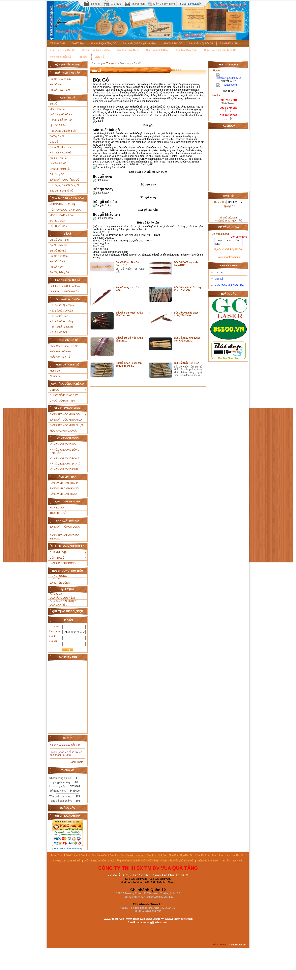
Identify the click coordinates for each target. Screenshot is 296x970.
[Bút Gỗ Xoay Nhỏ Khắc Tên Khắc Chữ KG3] (160, 349)
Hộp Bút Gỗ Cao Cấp (61, 310)
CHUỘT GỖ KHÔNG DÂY (64, 395)
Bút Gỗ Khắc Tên (229, 43)
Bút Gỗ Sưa (56, 84)
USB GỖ (54, 389)
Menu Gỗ (55, 370)
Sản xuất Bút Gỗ (172, 43)
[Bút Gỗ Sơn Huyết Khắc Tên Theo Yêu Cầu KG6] (102, 328)
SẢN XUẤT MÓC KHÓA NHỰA (66, 425)
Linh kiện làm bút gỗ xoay (65, 286)
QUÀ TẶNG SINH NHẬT (63, 601)
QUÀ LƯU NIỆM (58, 604)
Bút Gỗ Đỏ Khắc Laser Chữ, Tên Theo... (187, 314)
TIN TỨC (83, 56)
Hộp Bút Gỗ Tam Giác (61, 327)
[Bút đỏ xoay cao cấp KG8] (102, 304)
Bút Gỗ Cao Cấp (59, 256)
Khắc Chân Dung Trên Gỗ (64, 346)
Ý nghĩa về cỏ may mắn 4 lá (65, 745)
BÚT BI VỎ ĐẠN (58, 226)
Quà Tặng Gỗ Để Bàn (61, 114)
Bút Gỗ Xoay (56, 267)
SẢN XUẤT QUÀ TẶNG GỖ (64, 179)
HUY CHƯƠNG (58, 576)
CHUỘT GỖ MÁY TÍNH (62, 400)
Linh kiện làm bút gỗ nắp (64, 291)
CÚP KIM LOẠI (58, 552)
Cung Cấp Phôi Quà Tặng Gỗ (220, 50)
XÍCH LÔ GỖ (57, 507)
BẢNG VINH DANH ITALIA (64, 483)
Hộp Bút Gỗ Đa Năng (61, 321)
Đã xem (95, 3)
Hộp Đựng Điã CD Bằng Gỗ (65, 185)
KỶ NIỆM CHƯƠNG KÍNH (64, 469)
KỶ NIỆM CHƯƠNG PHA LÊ (65, 464)
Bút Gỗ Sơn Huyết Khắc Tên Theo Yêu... (129, 314)
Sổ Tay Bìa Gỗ (57, 136)
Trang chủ (111, 63)
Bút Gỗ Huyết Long (60, 90)
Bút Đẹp (219, 272)
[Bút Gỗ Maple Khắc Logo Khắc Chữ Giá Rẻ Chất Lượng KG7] (160, 300)
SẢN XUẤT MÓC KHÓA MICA (66, 419)
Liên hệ (237, 860)
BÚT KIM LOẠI (57, 220)
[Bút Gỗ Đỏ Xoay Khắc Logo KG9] (160, 273)
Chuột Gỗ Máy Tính (60, 147)
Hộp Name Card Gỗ (60, 152)
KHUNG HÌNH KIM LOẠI (63, 204)
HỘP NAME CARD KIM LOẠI (65, 209)
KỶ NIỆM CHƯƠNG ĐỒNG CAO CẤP (64, 451)
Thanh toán (138, 3)
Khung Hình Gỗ (58, 158)
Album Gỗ (55, 376)
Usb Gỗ (54, 141)
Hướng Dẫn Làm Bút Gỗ (96, 50)
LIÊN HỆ (99, 56)
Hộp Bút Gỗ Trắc (59, 316)
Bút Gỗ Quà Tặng (59, 239)
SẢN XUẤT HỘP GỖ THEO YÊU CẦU (64, 537)
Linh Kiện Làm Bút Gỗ (62, 50)
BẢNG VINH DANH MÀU (63, 494)
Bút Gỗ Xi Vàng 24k (60, 79)
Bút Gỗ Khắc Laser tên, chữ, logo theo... (129, 364)
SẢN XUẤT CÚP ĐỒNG (63, 563)
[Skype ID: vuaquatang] (228, 84)
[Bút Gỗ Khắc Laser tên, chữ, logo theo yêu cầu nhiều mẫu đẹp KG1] (102, 376)
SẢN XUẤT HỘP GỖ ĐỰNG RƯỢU (65, 528)
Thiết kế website (219, 944)
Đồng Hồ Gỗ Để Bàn (61, 120)
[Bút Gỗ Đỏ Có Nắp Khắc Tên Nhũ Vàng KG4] (102, 355)
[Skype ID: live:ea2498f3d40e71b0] (228, 74)
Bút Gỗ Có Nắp (58, 261)
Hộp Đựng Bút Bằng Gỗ (63, 130)
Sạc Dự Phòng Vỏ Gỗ (61, 190)
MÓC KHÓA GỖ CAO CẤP (64, 430)
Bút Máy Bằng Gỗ (59, 272)
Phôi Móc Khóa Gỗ (60, 56)
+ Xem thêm (76, 762)
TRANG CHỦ (57, 43)
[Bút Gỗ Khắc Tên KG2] (160, 376)
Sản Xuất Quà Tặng (186, 50)
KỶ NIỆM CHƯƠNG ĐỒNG (64, 458)
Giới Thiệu (78, 43)
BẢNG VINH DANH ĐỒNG (64, 488)
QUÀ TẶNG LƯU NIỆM (62, 597)
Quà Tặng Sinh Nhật (157, 50)
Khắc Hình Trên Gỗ (60, 351)
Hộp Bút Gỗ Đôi (58, 332)
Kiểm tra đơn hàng (164, 3)
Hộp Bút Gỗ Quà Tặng (62, 305)
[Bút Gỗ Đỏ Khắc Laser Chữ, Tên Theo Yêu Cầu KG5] (160, 324)
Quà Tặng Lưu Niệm (127, 50)
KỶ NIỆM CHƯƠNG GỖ (63, 444)
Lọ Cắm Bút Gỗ (58, 163)
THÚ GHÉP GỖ (58, 513)
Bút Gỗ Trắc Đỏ (58, 250)
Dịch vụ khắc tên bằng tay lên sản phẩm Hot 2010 (66, 753)
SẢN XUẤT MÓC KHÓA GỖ (65, 414)
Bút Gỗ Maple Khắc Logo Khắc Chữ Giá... (188, 289)
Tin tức (225, 860)
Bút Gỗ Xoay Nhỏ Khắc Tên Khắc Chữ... (187, 339)
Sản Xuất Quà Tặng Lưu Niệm (139, 43)
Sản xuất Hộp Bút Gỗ (201, 43)
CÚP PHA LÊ (57, 557)
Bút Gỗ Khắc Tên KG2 (186, 363)
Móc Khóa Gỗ (57, 109)
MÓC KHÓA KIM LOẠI (61, 215)
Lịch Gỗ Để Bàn (58, 125)
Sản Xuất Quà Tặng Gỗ (103, 43)
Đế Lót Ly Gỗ (57, 174)
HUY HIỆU (55, 579)
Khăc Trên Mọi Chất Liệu (229, 285)
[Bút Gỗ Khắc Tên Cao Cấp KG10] (102, 270)
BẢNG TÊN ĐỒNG (60, 582)
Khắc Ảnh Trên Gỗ (60, 357)
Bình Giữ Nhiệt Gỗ (60, 169)
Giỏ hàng (116, 3)
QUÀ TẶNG (56, 594)
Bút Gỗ (53, 103)
